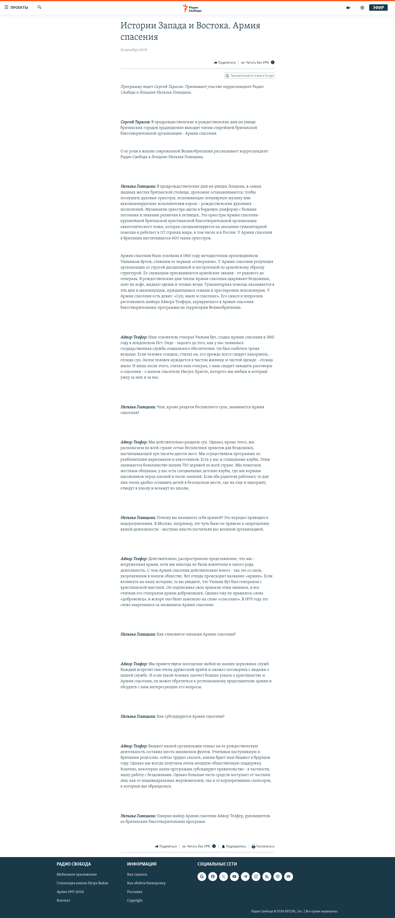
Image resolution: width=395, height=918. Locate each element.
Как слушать (137, 874)
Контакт (63, 900)
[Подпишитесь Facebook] (212, 876)
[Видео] (348, 7)
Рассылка (134, 892)
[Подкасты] (277, 876)
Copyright (134, 900)
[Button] (225, 63)
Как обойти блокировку (146, 883)
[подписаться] (288, 876)
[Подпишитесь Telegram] (245, 876)
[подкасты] (362, 7)
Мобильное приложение (77, 874)
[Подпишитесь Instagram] (256, 876)
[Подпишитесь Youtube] (234, 876)
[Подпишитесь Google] (202, 876)
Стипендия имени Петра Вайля (82, 883)
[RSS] (266, 876)
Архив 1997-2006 (70, 892)
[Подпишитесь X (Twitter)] (223, 876)
